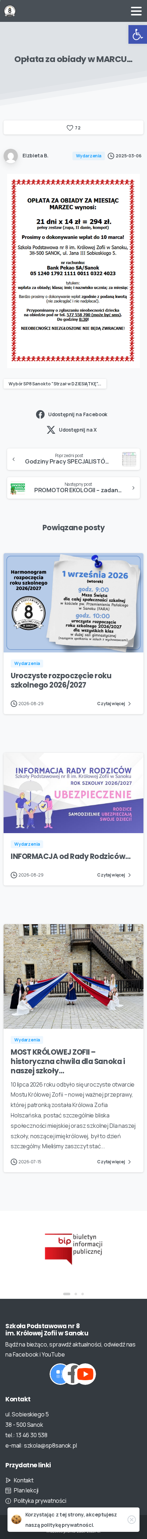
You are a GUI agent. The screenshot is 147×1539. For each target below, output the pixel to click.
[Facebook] (72, 1374)
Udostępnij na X (78, 429)
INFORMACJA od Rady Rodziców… (71, 856)
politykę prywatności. (68, 1524)
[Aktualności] (60, 1374)
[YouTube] (85, 1374)
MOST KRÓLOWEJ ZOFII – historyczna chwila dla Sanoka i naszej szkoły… (68, 1061)
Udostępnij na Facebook (77, 414)
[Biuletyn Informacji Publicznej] (73, 1248)
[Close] (131, 1519)
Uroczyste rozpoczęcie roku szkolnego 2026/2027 (61, 680)
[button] (137, 34)
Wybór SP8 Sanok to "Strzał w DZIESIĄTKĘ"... (55, 384)
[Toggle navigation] (136, 11)
